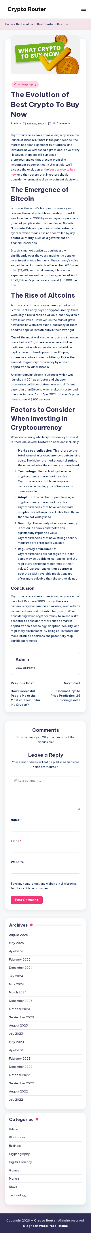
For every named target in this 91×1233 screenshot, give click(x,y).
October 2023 (19, 1009)
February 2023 (19, 1058)
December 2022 (20, 1067)
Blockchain (17, 1137)
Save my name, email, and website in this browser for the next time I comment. (44, 886)
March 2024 (18, 992)
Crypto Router (27, 9)
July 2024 (16, 976)
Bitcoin (14, 1129)
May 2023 (16, 1042)
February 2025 (19, 959)
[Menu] (83, 9)
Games (14, 1170)
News (13, 1187)
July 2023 (16, 1034)
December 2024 (21, 968)
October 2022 (19, 1075)
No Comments (61, 123)
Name (16, 820)
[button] (25, 668)
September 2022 (21, 1083)
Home (9, 24)
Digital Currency (20, 1162)
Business (15, 1146)
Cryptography (25, 84)
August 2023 (18, 1025)
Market (14, 1178)
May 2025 (16, 943)
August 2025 (18, 935)
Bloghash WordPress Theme (45, 1226)
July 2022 (16, 1100)
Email (16, 841)
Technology (18, 1195)
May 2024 (16, 984)
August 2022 (18, 1091)
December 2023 (20, 1001)
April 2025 (16, 951)
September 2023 (21, 1017)
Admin (22, 659)
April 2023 (16, 1050)
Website (17, 862)
